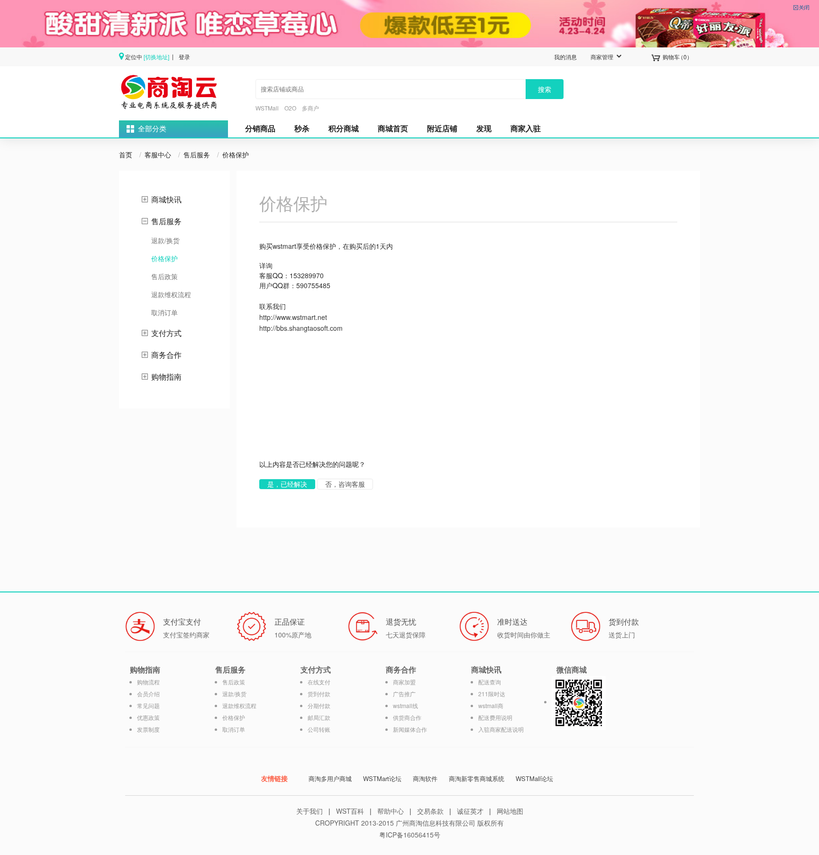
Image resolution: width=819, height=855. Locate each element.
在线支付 (319, 682)
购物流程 (148, 682)
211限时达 (491, 694)
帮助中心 (390, 811)
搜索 (544, 89)
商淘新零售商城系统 (476, 778)
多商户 (310, 108)
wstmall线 (405, 705)
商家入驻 (525, 129)
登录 (184, 57)
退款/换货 (165, 240)
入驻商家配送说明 (501, 729)
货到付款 (319, 694)
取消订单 (164, 312)
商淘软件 (425, 778)
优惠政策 (148, 717)
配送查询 (489, 682)
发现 (483, 129)
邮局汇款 (319, 717)
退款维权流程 (171, 294)
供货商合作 (407, 717)
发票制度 (148, 729)
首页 (125, 154)
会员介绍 (148, 694)
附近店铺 (442, 129)
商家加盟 (404, 682)
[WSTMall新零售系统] (170, 91)
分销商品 (260, 129)
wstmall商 (490, 705)
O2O (290, 108)
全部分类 (152, 129)
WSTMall (267, 108)
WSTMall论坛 (534, 778)
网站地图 (510, 811)
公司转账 (319, 729)
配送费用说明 (495, 717)
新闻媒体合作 (410, 729)
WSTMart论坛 (382, 778)
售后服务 (196, 154)
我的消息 (565, 57)
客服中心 (158, 154)
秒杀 (301, 129)
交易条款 (430, 811)
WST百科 (350, 811)
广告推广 (404, 694)
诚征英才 (470, 811)
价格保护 (235, 154)
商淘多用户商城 (330, 778)
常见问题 (148, 705)
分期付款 (319, 705)
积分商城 (343, 129)
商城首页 (393, 129)
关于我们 (309, 811)
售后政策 (164, 276)
